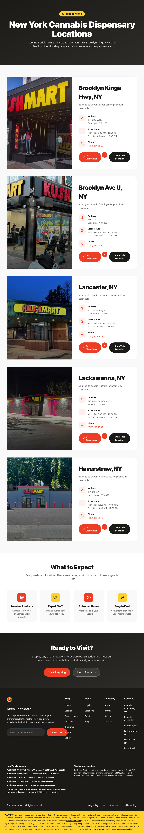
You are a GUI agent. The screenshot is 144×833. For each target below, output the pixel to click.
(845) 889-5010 (95, 517)
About (107, 705)
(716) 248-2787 (95, 427)
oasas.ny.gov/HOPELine (121, 829)
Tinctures (69, 726)
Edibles (68, 710)
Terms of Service (110, 805)
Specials (108, 716)
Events (88, 716)
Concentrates (71, 716)
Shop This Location (120, 157)
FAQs (87, 721)
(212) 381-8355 (95, 145)
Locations (89, 710)
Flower (68, 705)
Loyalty (88, 705)
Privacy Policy (92, 805)
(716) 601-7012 (95, 336)
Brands (107, 710)
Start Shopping (57, 672)
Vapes (68, 737)
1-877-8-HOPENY (96, 829)
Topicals (69, 732)
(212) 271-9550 (95, 245)
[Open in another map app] (104, 155)
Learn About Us (86, 672)
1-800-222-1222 (73, 821)
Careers (108, 721)
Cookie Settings (130, 805)
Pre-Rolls (69, 721)
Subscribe (57, 732)
